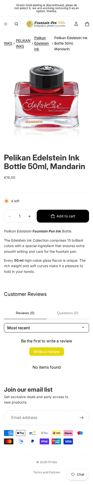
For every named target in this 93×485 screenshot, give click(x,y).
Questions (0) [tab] (67, 313)
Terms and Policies (46, 472)
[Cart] (87, 24)
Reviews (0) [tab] (25, 313)
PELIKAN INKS (23, 43)
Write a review (46, 351)
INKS (8, 43)
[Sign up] (81, 417)
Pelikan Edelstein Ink (41, 43)
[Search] (16, 24)
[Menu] (5, 24)
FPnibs (52, 462)
